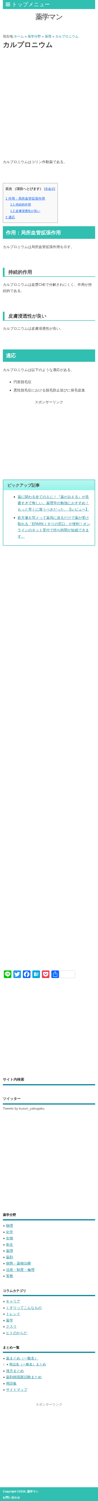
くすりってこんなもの (24, 1308)
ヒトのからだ (16, 1333)
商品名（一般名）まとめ (27, 1364)
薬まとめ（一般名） (22, 1358)
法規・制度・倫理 (20, 1270)
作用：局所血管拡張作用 (25, 198)
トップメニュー (31, 4)
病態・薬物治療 (18, 1263)
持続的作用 (20, 204)
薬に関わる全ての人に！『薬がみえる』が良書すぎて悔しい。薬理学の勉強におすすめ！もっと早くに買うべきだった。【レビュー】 (53, 503)
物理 (9, 1225)
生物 (9, 1238)
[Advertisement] (49, 104)
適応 (10, 217)
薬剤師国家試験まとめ (24, 1377)
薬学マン (49, 17)
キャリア (13, 1301)
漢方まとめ (15, 1371)
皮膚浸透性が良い (25, 211)
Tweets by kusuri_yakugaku (23, 1108)
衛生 (9, 1244)
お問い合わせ (11, 1497)
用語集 (11, 1383)
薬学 (9, 1320)
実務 (9, 1276)
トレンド (13, 1314)
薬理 (9, 1251)
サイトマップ (16, 1390)
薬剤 (9, 1257)
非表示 (49, 189)
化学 (9, 1232)
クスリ (11, 1326)
